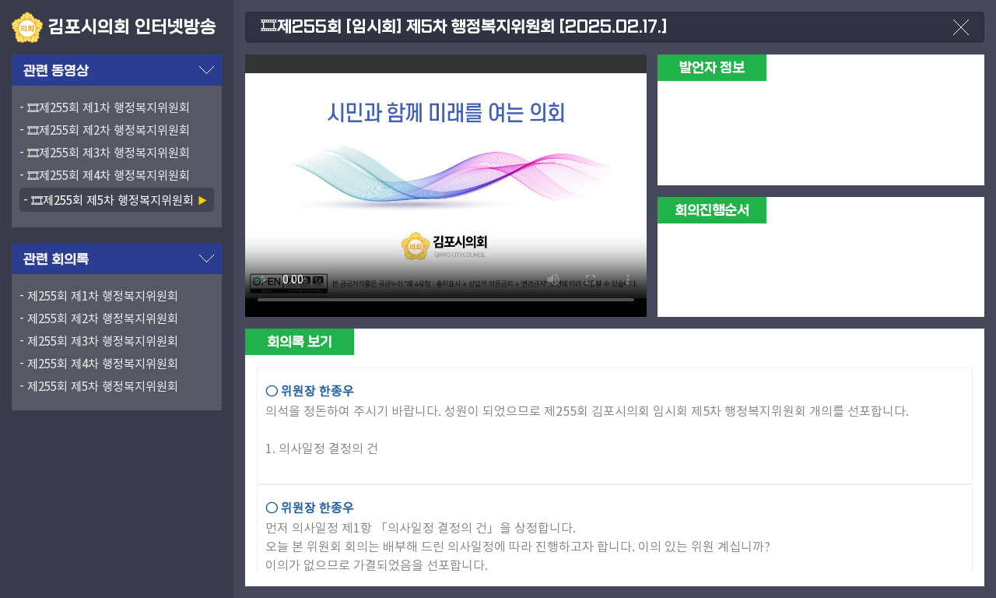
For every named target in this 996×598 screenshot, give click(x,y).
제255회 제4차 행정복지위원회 (102, 363)
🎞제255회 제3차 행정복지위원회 (108, 152)
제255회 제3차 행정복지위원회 (102, 340)
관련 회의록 (56, 260)
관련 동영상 (56, 71)
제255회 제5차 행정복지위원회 (102, 386)
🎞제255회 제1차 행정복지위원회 (108, 107)
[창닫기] (961, 35)
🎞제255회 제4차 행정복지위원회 (108, 175)
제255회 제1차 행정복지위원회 (102, 295)
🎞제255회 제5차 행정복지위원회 (112, 199)
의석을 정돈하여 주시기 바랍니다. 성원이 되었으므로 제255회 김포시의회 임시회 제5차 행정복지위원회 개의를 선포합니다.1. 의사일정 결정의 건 (587, 419)
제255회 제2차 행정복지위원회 (102, 318)
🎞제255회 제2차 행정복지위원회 (108, 129)
